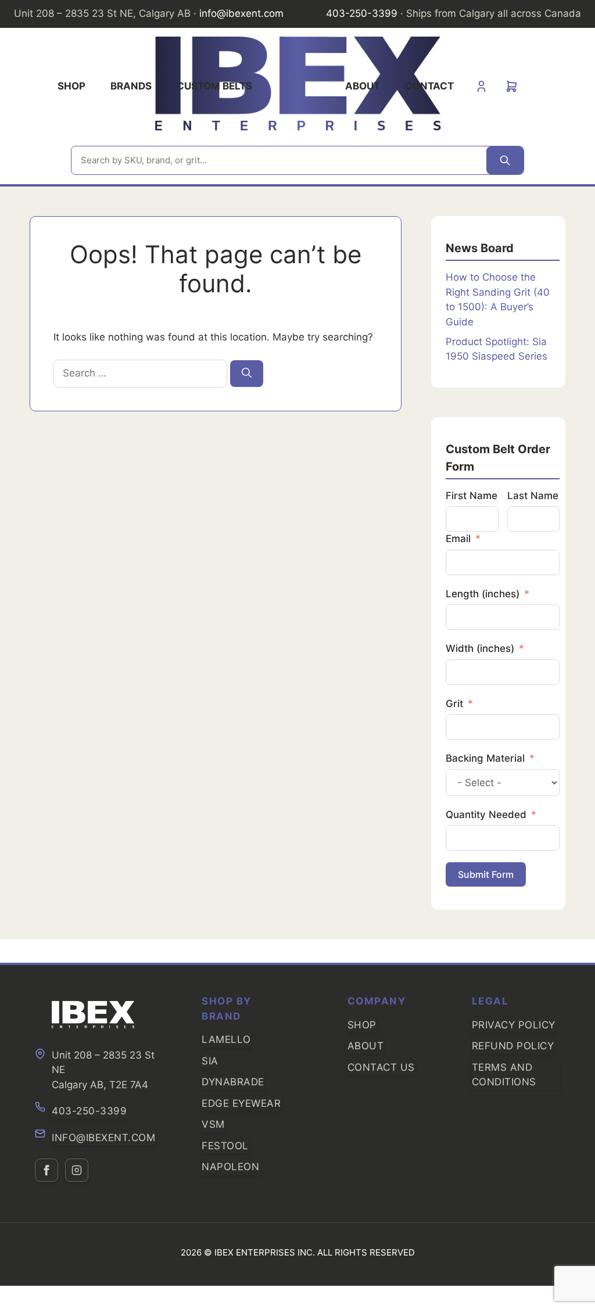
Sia (210, 1061)
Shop (71, 86)
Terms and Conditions (504, 1074)
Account (481, 86)
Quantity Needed (486, 814)
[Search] (505, 160)
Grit (454, 703)
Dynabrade (233, 1082)
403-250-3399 (89, 1111)
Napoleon (230, 1166)
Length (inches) (482, 594)
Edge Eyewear (241, 1103)
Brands (131, 86)
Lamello (226, 1039)
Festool (225, 1146)
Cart (511, 86)
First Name (471, 495)
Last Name (532, 495)
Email (458, 538)
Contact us (381, 1067)
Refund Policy (513, 1046)
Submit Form (486, 874)
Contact (429, 86)
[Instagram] (76, 1170)
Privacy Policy (513, 1025)
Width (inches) (480, 648)
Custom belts (214, 86)
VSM (213, 1124)
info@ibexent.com (103, 1137)
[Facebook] (46, 1170)
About (362, 86)
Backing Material (485, 758)
